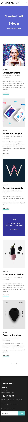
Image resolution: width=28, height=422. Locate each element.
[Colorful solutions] (14, 55)
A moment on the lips (13, 274)
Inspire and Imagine (12, 133)
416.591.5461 (5, 390)
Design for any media (13, 188)
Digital (7, 136)
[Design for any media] (14, 170)
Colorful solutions (11, 72)
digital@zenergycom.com (8, 392)
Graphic (9, 75)
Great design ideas (12, 335)
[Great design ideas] (14, 314)
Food (7, 279)
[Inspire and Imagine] (14, 112)
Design (6, 75)
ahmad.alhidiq (16, 75)
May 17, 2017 (5, 69)
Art (3, 75)
